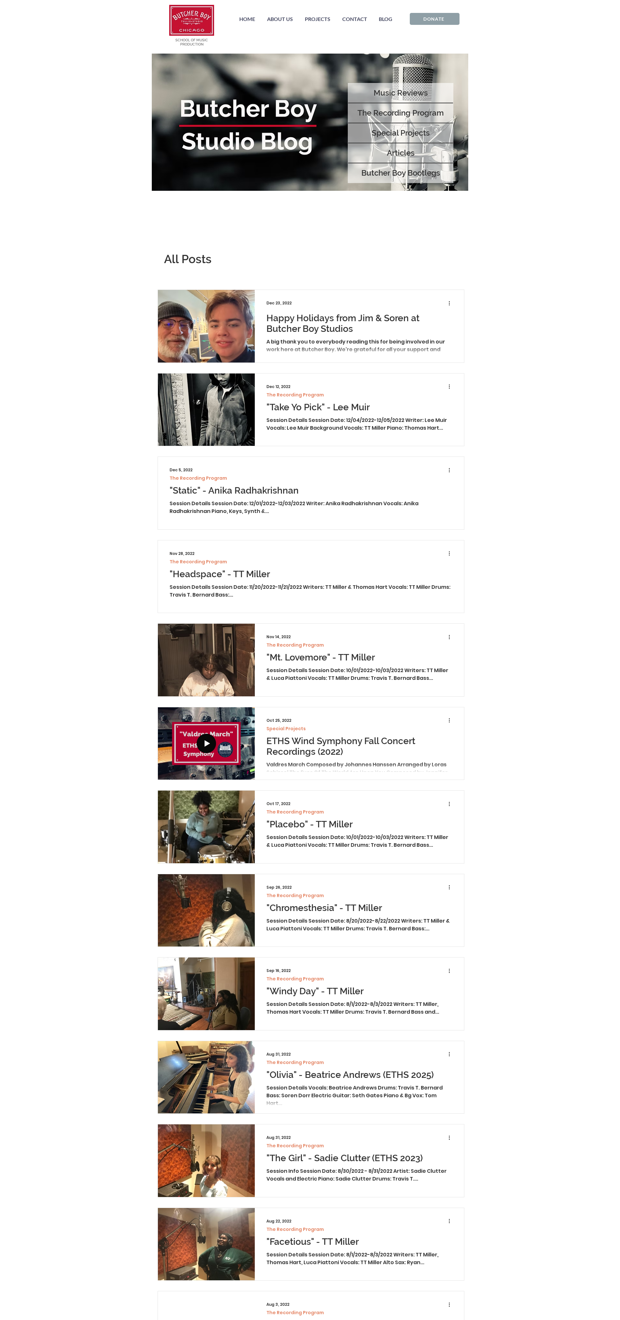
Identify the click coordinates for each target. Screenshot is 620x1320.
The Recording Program (295, 395)
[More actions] (451, 303)
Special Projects (286, 729)
